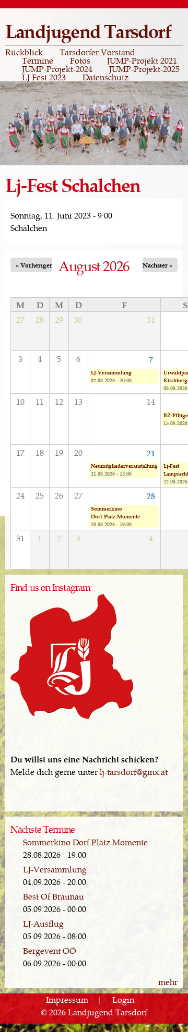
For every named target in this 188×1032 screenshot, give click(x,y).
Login (123, 999)
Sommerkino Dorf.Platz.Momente (115, 512)
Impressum (67, 999)
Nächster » (157, 265)
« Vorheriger (34, 265)
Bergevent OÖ (49, 950)
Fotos (80, 60)
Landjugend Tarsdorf (88, 30)
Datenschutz (105, 77)
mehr (168, 982)
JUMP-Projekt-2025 (144, 69)
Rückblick (24, 52)
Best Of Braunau (53, 896)
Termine (37, 60)
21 (151, 452)
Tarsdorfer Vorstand (97, 52)
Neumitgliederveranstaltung (124, 465)
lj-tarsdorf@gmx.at (134, 772)
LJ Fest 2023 (44, 77)
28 (151, 495)
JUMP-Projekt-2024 (57, 69)
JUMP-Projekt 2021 (142, 60)
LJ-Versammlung (111, 372)
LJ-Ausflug (43, 923)
